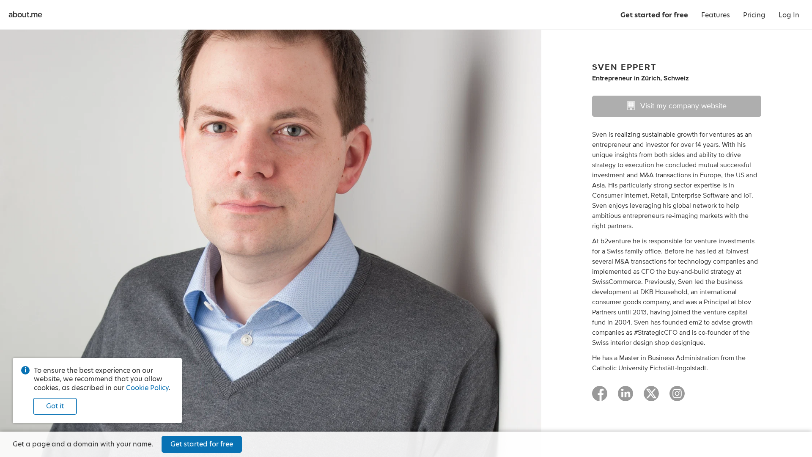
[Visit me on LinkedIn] (625, 397)
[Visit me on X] (651, 397)
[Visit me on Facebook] (599, 397)
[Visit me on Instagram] (677, 397)
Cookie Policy (147, 388)
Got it (55, 406)
